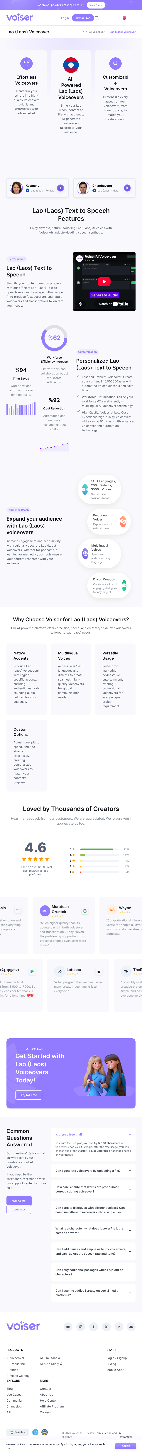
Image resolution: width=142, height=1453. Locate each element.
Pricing (111, 1364)
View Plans (95, 5)
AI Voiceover (96, 31)
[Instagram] (80, 1326)
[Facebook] (93, 1326)
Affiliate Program (52, 1406)
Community (14, 1400)
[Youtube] (68, 1326)
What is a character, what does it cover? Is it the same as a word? (89, 1231)
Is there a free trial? (68, 1134)
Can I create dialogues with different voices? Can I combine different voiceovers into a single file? (90, 1210)
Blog (9, 1388)
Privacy (89, 1432)
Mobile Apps (115, 1370)
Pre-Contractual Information (125, 1436)
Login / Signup (116, 1358)
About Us (46, 1394)
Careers (45, 1412)
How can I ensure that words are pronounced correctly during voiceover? (87, 1189)
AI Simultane (48, 1358)
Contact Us (19, 1209)
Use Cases (13, 1394)
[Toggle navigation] (97, 18)
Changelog (14, 1406)
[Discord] (131, 1326)
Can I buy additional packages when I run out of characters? (89, 1272)
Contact (45, 1388)
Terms (99, 1432)
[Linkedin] (119, 1326)
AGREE (125, 1446)
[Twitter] (106, 1326)
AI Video (12, 1370)
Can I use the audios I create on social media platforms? (86, 1293)
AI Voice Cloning (18, 1376)
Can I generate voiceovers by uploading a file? (88, 1171)
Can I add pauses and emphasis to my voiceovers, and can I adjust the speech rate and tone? (90, 1251)
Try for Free (83, 17)
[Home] (82, 31)
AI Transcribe (15, 1364)
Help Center (19, 1200)
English (19, 1432)
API (8, 1412)
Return (107, 1432)
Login (65, 18)
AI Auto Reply (49, 1364)
